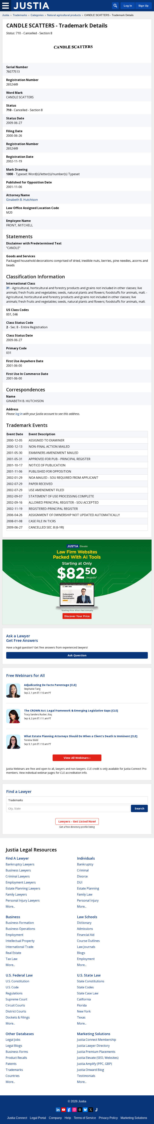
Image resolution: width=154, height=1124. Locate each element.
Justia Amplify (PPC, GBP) (94, 1064)
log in (19, 414)
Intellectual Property (20, 941)
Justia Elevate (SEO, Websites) (98, 1058)
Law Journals (86, 947)
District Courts (16, 1011)
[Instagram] (74, 1109)
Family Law (84, 894)
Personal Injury (88, 900)
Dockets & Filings (18, 1017)
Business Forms (17, 1052)
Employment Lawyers (21, 882)
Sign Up (143, 5)
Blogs (81, 953)
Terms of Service (85, 1117)
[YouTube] (63, 1109)
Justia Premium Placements (96, 1052)
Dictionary (84, 923)
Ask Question (77, 655)
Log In (128, 5)
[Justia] (31, 5)
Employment (14, 935)
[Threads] (80, 1109)
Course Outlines (88, 941)
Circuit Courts (15, 1005)
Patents (11, 1064)
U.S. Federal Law (19, 975)
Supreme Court (16, 999)
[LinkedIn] (58, 1109)
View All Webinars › (77, 758)
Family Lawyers (16, 894)
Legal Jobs (13, 1040)
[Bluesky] (85, 1109)
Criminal (83, 870)
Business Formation (20, 923)
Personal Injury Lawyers (23, 900)
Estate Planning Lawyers (23, 888)
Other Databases (20, 1034)
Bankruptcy (85, 864)
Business (13, 917)
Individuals (86, 858)
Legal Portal (38, 1117)
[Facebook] (69, 1109)
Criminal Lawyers (18, 876)
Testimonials (86, 1076)
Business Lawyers (18, 870)
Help (68, 1117)
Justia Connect (17, 1117)
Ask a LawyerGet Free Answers (22, 638)
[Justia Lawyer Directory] (96, 1109)
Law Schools (87, 917)
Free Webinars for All (25, 675)
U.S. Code (12, 987)
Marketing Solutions (93, 1034)
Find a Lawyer (19, 791)
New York (84, 1011)
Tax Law (11, 959)
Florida (82, 1005)
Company (55, 1117)
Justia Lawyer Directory (93, 1046)
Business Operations (20, 929)
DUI (79, 882)
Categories (37, 15)
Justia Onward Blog (90, 1070)
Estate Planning (88, 888)
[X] (90, 1109)
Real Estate (13, 953)
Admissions (85, 929)
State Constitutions (90, 981)
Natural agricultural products (64, 15)
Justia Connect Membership (96, 1040)
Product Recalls (16, 1058)
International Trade (19, 947)
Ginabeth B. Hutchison (22, 200)
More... (10, 906)
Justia (5, 15)
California (84, 999)
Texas (81, 1017)
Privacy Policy (108, 1117)
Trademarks (20, 15)
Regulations (14, 993)
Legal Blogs (14, 1046)
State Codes (85, 987)
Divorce (82, 876)
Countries (13, 1076)
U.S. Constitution (17, 981)
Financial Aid (85, 935)
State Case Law (87, 993)
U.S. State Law (89, 975)
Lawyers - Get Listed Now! (77, 821)
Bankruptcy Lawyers (20, 864)
